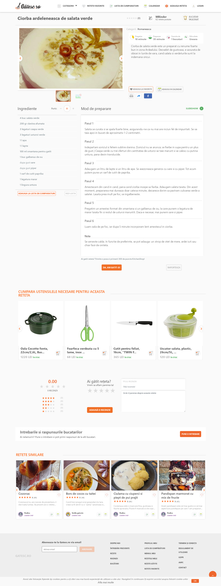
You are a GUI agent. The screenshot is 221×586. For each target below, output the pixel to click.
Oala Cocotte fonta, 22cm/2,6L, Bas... (34, 350)
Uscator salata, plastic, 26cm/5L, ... (176, 350)
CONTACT (183, 567)
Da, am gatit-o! (111, 267)
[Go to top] (212, 574)
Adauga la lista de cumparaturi (36, 193)
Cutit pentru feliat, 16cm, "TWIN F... (127, 350)
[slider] (131, 18)
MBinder (161, 16)
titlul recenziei (130, 381)
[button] (21, 58)
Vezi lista (70, 193)
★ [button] (127, 18)
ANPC (181, 562)
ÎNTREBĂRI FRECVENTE (119, 548)
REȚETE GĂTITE (150, 563)
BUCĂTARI (114, 563)
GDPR (181, 557)
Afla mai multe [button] (106, 582)
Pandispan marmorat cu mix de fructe (177, 495)
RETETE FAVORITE (151, 568)
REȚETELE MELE (150, 558)
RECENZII (114, 558)
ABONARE (87, 549)
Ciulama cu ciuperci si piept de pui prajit (128, 495)
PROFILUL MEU (150, 543)
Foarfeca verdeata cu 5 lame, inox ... (83, 350)
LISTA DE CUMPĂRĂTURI (154, 548)
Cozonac (24, 494)
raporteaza (174, 267)
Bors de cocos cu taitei (81, 494)
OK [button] (195, 581)
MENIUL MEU (150, 553)
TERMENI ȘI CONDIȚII (188, 543)
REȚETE (113, 553)
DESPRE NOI (115, 543)
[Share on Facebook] (148, 95)
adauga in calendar (172, 89)
